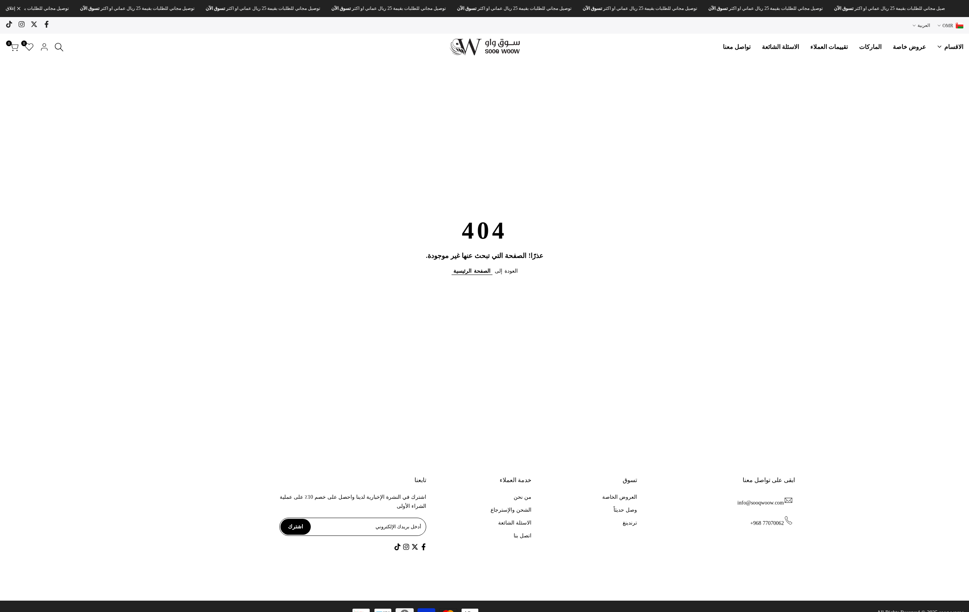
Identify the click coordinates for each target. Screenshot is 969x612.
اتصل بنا (522, 536)
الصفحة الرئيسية (472, 271)
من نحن (522, 497)
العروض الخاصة (619, 497)
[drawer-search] (59, 47)
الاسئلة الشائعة (514, 523)
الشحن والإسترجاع (511, 510)
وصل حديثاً (625, 510)
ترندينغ (630, 523)
